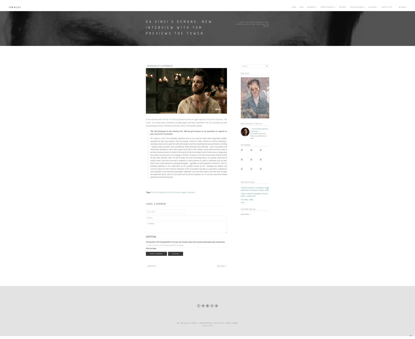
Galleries (372, 7)
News (302, 7)
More (243, 202)
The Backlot (173, 119)
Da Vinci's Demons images (176, 192)
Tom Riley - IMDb (247, 200)
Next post (221, 266)
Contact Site (386, 7)
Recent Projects (328, 7)
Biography (311, 7)
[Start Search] (266, 66)
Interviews (191, 192)
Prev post (152, 266)
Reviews (342, 7)
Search (403, 7)
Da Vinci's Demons (158, 192)
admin (159, 66)
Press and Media (357, 7)
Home (294, 7)
